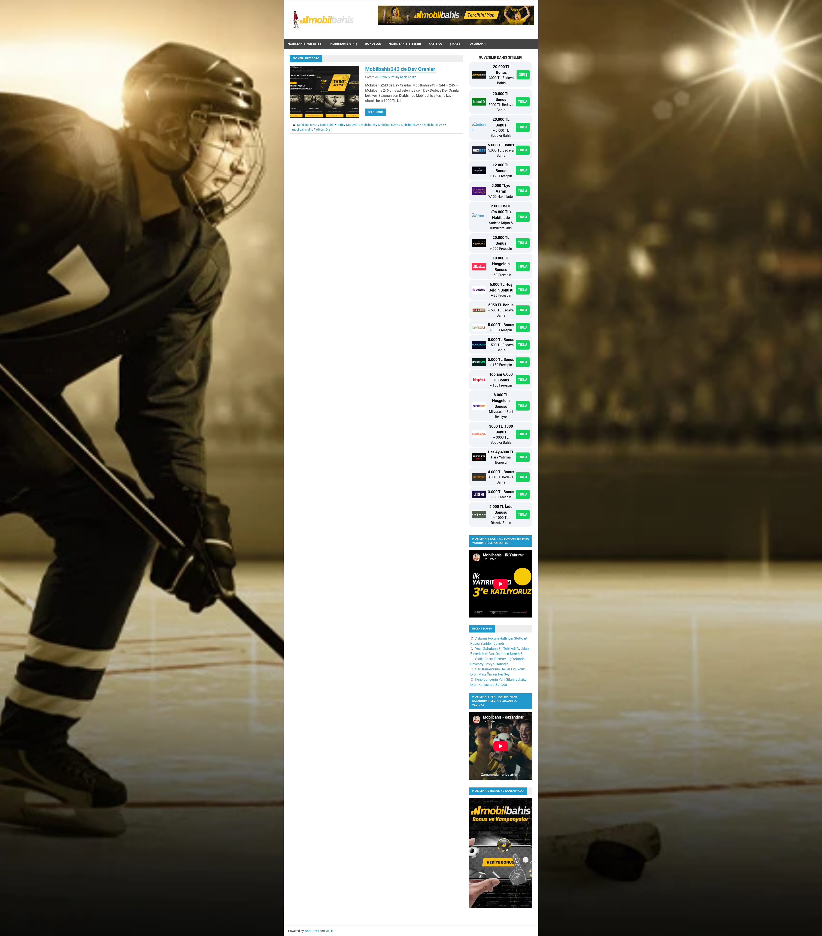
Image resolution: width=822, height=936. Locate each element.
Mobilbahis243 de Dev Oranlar (400, 69)
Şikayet (456, 44)
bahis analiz (408, 77)
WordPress (311, 931)
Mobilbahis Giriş (343, 44)
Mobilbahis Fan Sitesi (305, 44)
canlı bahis (327, 124)
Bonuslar (373, 44)
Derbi (340, 124)
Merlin (329, 931)
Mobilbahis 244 (388, 124)
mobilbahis (368, 124)
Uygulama (477, 44)
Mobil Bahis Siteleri (405, 44)
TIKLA (522, 102)
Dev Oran (352, 124)
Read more (375, 112)
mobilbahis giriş (302, 129)
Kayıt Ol (435, 44)
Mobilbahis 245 (411, 124)
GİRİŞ (523, 75)
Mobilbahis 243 (307, 124)
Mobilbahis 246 (434, 124)
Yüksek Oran (324, 129)
